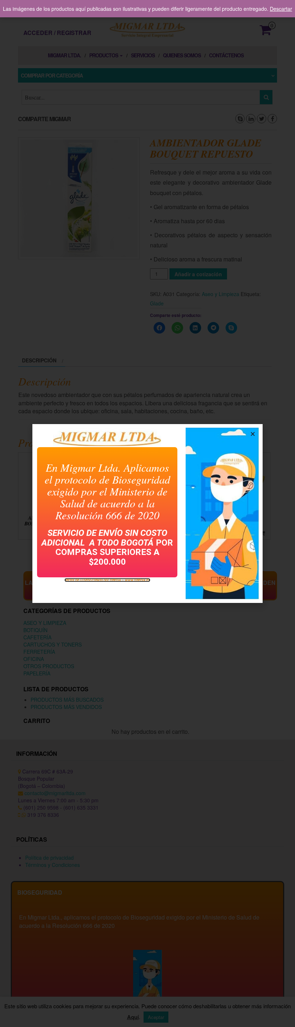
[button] (252, 434)
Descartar (281, 8)
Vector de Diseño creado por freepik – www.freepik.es (107, 580)
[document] (147, 513)
